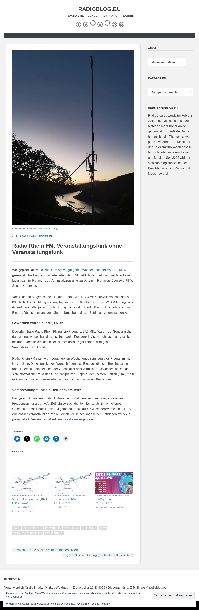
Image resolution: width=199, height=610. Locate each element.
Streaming (89, 528)
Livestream (70, 419)
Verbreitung (53, 533)
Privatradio (53, 528)
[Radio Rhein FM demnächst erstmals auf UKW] (73, 483)
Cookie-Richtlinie (101, 603)
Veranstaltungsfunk (27, 533)
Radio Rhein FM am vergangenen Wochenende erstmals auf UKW (80, 270)
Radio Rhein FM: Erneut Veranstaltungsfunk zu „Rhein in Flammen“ (30, 499)
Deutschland (32, 528)
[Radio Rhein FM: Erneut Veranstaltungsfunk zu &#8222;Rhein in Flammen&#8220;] (31, 483)
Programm (72, 528)
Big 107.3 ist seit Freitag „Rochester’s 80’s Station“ (98, 555)
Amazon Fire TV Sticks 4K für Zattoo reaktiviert (45, 550)
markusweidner (41, 236)
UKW (103, 528)
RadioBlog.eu (99, 9)
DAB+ (16, 528)
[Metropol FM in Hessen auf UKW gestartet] (114, 483)
